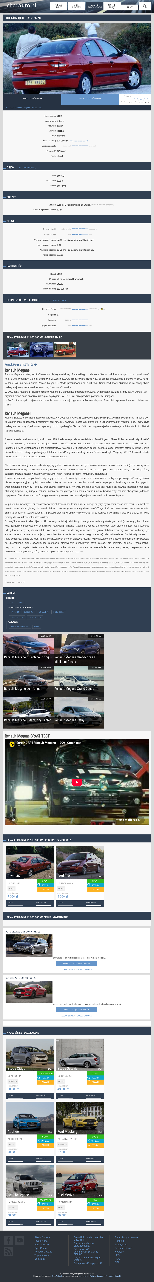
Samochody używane (126, 1237)
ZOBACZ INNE (68, 969)
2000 (11, 603)
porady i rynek (59, 6)
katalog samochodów (95, 6)
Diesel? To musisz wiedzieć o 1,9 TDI (88, 1238)
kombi (36, 626)
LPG (117, 1255)
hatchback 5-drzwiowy (20, 626)
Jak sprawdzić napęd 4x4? (88, 1263)
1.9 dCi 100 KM (17, 617)
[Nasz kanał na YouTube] (19, 1245)
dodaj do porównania (90, 99)
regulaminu (83, 1276)
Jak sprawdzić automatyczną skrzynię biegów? (86, 1251)
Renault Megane (43, 1251)
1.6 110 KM (28, 612)
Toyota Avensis (42, 1255)
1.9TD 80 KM (58, 612)
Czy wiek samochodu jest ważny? (87, 1258)
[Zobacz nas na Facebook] (8, 1245)
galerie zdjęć (112, 6)
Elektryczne (121, 1244)
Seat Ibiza (39, 1258)
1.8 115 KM (43, 612)
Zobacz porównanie (32, 99)
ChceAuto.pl (57, 1276)
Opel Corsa (40, 1248)
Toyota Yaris (41, 1241)
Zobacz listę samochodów (76, 963)
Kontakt (117, 1276)
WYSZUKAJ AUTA (84, 969)
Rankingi (119, 1241)
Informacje (109, 1276)
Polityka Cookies (96, 1276)
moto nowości (76, 6)
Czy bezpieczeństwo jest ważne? (54, 300)
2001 (21, 603)
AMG (117, 1258)
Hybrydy (119, 1251)
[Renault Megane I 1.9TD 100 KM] (18, 357)
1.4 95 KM (15, 612)
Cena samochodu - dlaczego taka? (84, 1244)
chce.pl (21, 4)
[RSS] (8, 1255)
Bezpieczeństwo (123, 1248)
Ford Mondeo (41, 1244)
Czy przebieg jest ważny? (79, 141)
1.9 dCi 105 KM (35, 617)
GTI (117, 1262)
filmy (129, 7)
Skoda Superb (42, 1237)
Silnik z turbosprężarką (26, 168)
